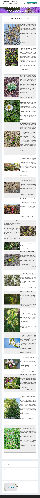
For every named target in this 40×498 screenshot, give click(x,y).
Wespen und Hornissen (7, 6)
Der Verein (5, 3)
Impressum (25, 6)
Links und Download (17, 6)
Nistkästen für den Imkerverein (10, 477)
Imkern (24, 3)
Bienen (10, 3)
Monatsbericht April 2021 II (9, 474)
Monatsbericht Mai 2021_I (9, 472)
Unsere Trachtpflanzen (32, 3)
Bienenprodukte (17, 3)
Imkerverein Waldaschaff (10, 1)
